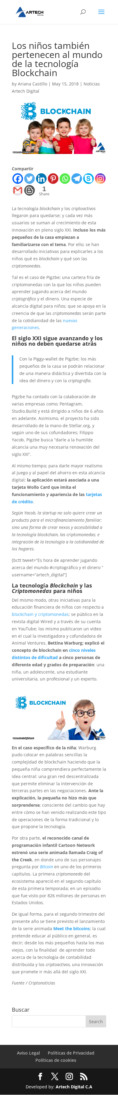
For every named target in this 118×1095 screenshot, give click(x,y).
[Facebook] (17, 178)
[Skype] (88, 178)
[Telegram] (76, 178)
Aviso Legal (28, 1053)
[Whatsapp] (65, 178)
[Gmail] (17, 190)
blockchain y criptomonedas (40, 614)
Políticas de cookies (55, 1060)
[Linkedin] (41, 178)
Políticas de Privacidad (71, 1053)
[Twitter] (29, 178)
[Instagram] (100, 178)
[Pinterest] (53, 178)
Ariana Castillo (32, 84)
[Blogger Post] (29, 190)
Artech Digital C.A (74, 1087)
